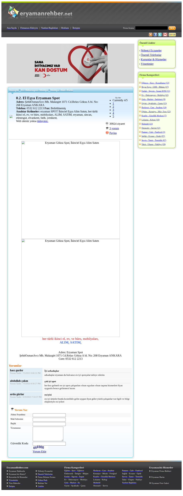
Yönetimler (147, 63)
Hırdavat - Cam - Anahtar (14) (154, 107)
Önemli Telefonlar (151, 54)
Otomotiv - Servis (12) (151, 128)
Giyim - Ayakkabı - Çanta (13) (154, 103)
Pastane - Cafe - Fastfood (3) (153, 132)
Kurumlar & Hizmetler (153, 59)
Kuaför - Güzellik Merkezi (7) (154, 116)
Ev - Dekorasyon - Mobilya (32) (155, 95)
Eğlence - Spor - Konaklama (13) (155, 83)
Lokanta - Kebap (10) (151, 120)
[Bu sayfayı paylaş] (150, 35)
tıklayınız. (42, 121)
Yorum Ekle (39, 451)
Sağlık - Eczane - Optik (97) (153, 136)
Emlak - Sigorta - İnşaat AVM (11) (156, 91)
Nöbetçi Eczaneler (151, 50)
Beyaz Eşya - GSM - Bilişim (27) (155, 87)
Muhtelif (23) (147, 124)
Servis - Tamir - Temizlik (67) (154, 140)
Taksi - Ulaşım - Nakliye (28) (154, 144)
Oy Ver (118, 98)
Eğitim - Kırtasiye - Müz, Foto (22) (156, 111)
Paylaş (113, 133)
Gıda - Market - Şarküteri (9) (153, 99)
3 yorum (114, 128)
